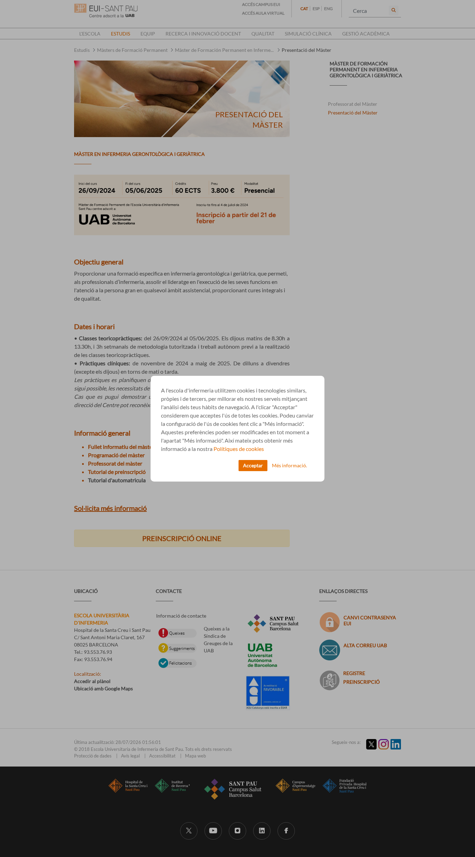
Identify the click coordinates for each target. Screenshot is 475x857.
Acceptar (253, 465)
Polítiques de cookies (239, 448)
